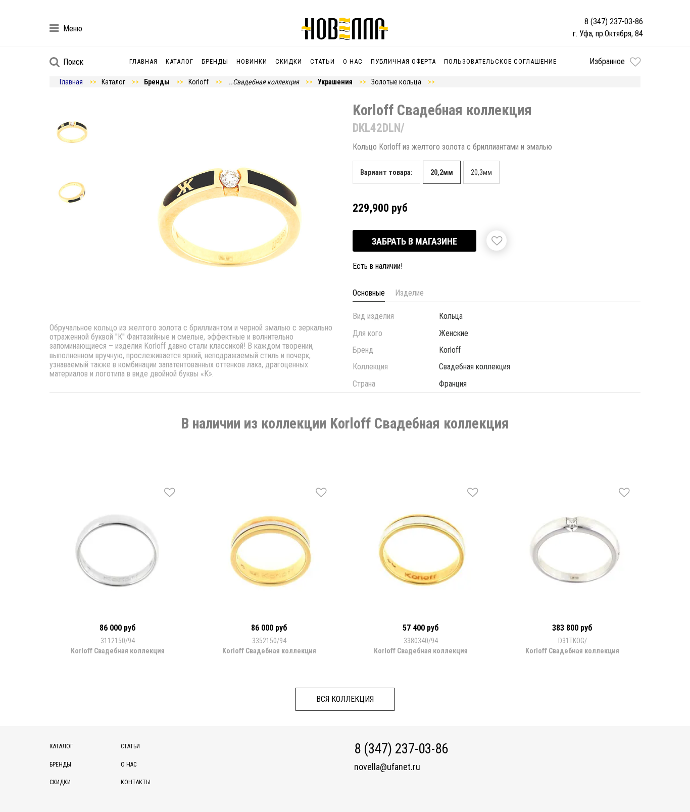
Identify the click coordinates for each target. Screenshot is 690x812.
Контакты (136, 782)
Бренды (215, 61)
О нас (353, 61)
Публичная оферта (403, 61)
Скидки (288, 61)
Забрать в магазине (414, 241)
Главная (143, 61)
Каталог (179, 61)
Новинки (251, 61)
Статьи (322, 61)
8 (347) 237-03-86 (613, 21)
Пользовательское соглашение (500, 61)
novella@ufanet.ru (387, 767)
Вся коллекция (345, 699)
